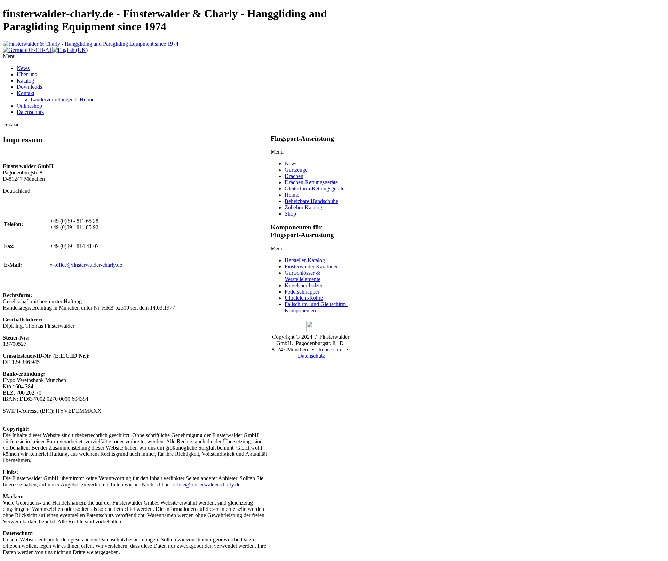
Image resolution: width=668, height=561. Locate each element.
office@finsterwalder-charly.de (88, 265)
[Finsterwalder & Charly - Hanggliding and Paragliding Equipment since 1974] (90, 44)
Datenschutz (311, 356)
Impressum (330, 349)
